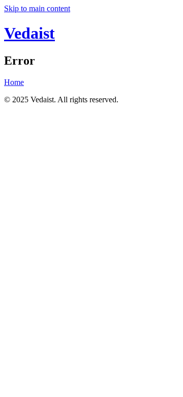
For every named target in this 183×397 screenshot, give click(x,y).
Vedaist (29, 33)
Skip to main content (37, 8)
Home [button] (14, 82)
